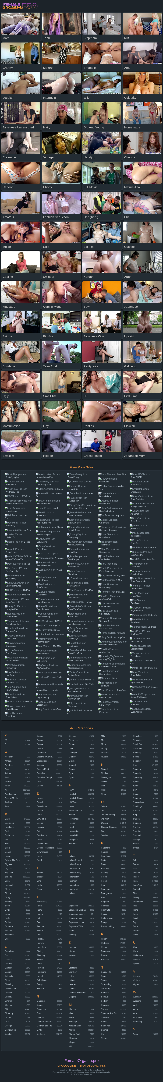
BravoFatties (105, 674)
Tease (136, 877)
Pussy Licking (107, 926)
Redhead (105, 943)
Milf (70, 1046)
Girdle (39, 1030)
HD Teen (73, 802)
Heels (71, 806)
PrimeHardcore (43, 565)
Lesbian (72, 988)
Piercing (105, 868)
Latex (71, 976)
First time (41, 947)
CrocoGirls (135, 543)
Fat (38, 918)
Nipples (104, 773)
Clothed (8, 1017)
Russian (105, 959)
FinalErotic (42, 515)
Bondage (9, 901)
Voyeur (136, 984)
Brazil (7, 914)
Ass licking (10, 794)
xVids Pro (59, 634)
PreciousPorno (12, 631)
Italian (71, 893)
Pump (103, 922)
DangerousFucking (108, 530)
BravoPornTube (75, 653)
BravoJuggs (11, 646)
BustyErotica (74, 631)
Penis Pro (152, 668)
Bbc (7, 839)
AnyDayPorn (105, 652)
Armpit (8, 781)
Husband (73, 843)
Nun (103, 786)
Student (136, 819)
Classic (8, 1005)
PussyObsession (138, 506)
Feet (39, 922)
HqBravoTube (12, 682)
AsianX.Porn (11, 552)
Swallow (137, 827)
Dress (39, 856)
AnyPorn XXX (74, 567)
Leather (72, 984)
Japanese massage (78, 914)
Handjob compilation (78, 798)
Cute (39, 781)
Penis (103, 864)
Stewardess (138, 802)
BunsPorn (121, 690)
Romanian (105, 951)
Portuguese (106, 893)
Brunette (9, 926)
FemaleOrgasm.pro (21, 6)
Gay (39, 1013)
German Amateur (45, 1021)
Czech (40, 786)
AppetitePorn (136, 574)
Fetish (40, 930)
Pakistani (105, 848)
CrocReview (104, 559)
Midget (72, 1042)
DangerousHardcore (108, 645)
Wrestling (137, 1021)
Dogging (40, 827)
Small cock (138, 744)
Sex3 (114, 564)
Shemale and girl (109, 1013)
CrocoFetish (104, 606)
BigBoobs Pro (43, 668)
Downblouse (42, 852)
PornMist (120, 592)
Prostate (105, 906)
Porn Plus (121, 474)
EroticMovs (136, 596)
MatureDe (152, 615)
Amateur (9, 765)
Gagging (41, 1001)
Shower (104, 1030)
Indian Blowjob (75, 860)
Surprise (137, 823)
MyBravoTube (137, 682)
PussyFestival (74, 691)
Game (40, 1005)
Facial (40, 906)
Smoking (137, 752)
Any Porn (121, 575)
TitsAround (104, 686)
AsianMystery (43, 642)
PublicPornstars (106, 571)
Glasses (73, 736)
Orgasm (104, 823)
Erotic (39, 885)
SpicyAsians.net (13, 586)
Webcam (137, 997)
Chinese (8, 992)
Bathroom (9, 835)
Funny (40, 984)
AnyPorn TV (136, 634)
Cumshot (41, 773)
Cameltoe (9, 951)
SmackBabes (74, 530)
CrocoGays (73, 638)
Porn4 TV (89, 680)
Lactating (73, 968)
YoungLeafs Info (13, 624)
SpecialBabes (137, 649)
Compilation (10, 1030)
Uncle (135, 951)
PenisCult (27, 701)
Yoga (135, 1034)
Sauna (104, 980)
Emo (39, 881)
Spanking (137, 777)
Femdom (41, 926)
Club (7, 1021)
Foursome (41, 972)
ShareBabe (136, 492)
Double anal (42, 843)
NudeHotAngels (44, 534)
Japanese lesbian (77, 910)
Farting (40, 914)
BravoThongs (12, 709)
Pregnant (105, 901)
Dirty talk (41, 819)
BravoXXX (73, 489)
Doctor (40, 823)
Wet (135, 1005)
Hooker (72, 823)
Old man (105, 819)
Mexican (73, 1038)
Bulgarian (9, 934)
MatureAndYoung (76, 545)
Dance (40, 798)
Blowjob (8, 897)
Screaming (106, 984)
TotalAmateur (12, 690)
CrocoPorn (41, 549)
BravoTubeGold (75, 609)
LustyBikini (42, 595)
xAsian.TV (10, 537)
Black (7, 889)
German (40, 1017)
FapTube (120, 515)
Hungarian (73, 839)
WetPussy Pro (12, 492)
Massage (73, 1021)
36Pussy (57, 630)
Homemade (74, 819)
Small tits (137, 748)
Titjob (135, 914)
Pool (103, 885)
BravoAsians (105, 496)
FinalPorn (89, 590)
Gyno (71, 777)
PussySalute (43, 653)
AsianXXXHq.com (139, 697)
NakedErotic (11, 616)
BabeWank (136, 622)
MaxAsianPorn (12, 660)
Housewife (73, 831)
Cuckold (40, 765)
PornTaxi (26, 564)
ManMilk (57, 646)
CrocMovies (104, 552)
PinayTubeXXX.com (77, 508)
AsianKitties (136, 514)
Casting (8, 963)
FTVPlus (26, 496)
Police (104, 877)
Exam (39, 889)
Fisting (40, 951)
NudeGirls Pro (137, 555)
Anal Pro (151, 559)
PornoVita (59, 558)
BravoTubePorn (75, 515)
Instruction (74, 885)
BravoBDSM (136, 477)
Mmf (103, 740)
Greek (71, 761)
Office (104, 806)
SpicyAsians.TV (13, 602)
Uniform (136, 959)
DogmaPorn (104, 503)
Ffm (39, 934)
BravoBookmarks (138, 581)
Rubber (104, 955)
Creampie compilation (47, 757)
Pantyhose (106, 856)
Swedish (137, 831)
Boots (7, 906)
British (8, 922)
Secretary (105, 988)
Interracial (73, 889)
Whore (136, 1009)
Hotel (71, 827)
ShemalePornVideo (14, 503)
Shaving (105, 1005)
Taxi (135, 868)
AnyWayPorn (74, 699)
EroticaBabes (74, 675)
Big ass (8, 864)
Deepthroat (42, 806)
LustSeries (10, 675)
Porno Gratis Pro (75, 660)
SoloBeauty (104, 614)
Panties (104, 852)
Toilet (135, 918)
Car (6, 955)
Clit (6, 1009)
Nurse (103, 790)
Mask (71, 1017)
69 (6, 740)
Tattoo (136, 864)
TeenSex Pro (136, 588)
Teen (135, 881)
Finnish (40, 943)
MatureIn (26, 595)
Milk (103, 736)
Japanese (73, 906)
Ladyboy (73, 972)
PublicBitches (105, 628)
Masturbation (75, 1026)
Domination (42, 835)
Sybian (136, 848)
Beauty (8, 856)
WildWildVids (74, 597)
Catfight (8, 968)
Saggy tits (106, 972)
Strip (135, 814)
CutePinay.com (44, 484)
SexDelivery (104, 705)
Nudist (104, 781)
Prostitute (105, 910)
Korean (72, 955)
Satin (103, 976)
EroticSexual (11, 511)
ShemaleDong (105, 621)
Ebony (40, 872)
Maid (71, 1013)
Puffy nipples (107, 918)
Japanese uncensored (79, 922)
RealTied (57, 673)
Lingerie (72, 997)
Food (39, 963)
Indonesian (74, 877)
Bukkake (9, 930)
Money (104, 748)
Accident (9, 757)
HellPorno (27, 590)
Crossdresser (43, 761)
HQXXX (56, 625)
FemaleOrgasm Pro (77, 624)
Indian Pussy (75, 872)
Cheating (9, 984)
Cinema (8, 1001)
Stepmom (137, 798)
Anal (7, 769)
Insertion (73, 881)
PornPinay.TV (12, 525)
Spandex (137, 769)
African (8, 761)
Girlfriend (41, 1034)
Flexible (40, 959)
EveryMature (136, 712)
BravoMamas (74, 552)
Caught (8, 972)
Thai (135, 893)
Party (103, 860)
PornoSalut (136, 484)
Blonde (8, 893)
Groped (72, 765)
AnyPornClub (105, 599)
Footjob (40, 968)
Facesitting (42, 901)
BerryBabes (136, 521)
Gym (71, 773)
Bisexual (9, 885)
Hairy (71, 790)
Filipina (40, 939)
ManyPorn (72, 574)
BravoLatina (11, 697)
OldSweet (58, 489)
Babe (7, 819)
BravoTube (73, 616)
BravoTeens (104, 537)
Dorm (39, 839)
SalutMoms (42, 542)
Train (135, 926)
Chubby (8, 997)
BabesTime (42, 661)
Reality (104, 939)
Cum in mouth (43, 769)
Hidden (72, 814)
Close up (9, 1013)
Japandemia (136, 641)
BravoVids (104, 482)
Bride (7, 918)
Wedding (137, 1001)
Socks (136, 757)
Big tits (8, 877)
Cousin (40, 748)
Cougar (40, 740)
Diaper (40, 810)
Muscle (104, 757)
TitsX (114, 678)
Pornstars (105, 889)
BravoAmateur (74, 523)
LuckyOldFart (12, 609)
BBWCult (58, 621)
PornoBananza (43, 602)
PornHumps (104, 712)
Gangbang (41, 1009)
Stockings (137, 806)
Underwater (138, 955)
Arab (7, 777)
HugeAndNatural (106, 511)
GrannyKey (73, 537)
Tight (135, 910)
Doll (38, 831)
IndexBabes (136, 536)
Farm (39, 910)
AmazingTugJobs (107, 659)
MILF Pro (152, 547)
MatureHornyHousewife (47, 690)
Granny (72, 757)
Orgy (103, 831)
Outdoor (104, 835)
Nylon (103, 794)
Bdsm (7, 848)
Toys (135, 922)
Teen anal (137, 885)
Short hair (105, 1026)
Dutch (39, 860)
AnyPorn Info (137, 610)
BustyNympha (12, 477)
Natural (104, 769)
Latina (71, 980)
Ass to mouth (11, 798)
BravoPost (135, 704)
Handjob (72, 794)
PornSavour (11, 668)
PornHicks (10, 716)
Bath (7, 831)
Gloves (72, 744)
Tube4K (55, 508)
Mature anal (74, 1034)
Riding (104, 947)
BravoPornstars (44, 503)
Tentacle (137, 889)
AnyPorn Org (43, 697)
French (40, 976)
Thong (136, 897)
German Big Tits (44, 1026)
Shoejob (105, 1017)
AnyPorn (57, 709)
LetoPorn (26, 530)
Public (104, 914)
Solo (135, 765)
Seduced (105, 992)
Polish (104, 881)
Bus (7, 939)
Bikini (7, 881)
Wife (135, 1013)
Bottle (7, 910)
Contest (40, 736)
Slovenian (137, 740)
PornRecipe (73, 559)
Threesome (138, 901)
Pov (103, 897)
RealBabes (73, 646)
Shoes (104, 1021)
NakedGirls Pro (44, 523)
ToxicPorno (104, 545)
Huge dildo (74, 835)
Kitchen (72, 951)
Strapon (136, 810)
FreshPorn (135, 567)
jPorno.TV (135, 528)
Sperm (136, 781)
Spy (135, 790)
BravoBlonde (43, 609)
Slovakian (137, 736)
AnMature (58, 527)
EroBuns (88, 602)
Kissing (72, 947)
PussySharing (43, 616)
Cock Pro (89, 493)
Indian (71, 856)
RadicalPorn (73, 501)
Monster (105, 752)
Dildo (39, 814)
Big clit (8, 868)
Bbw (7, 843)
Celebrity (9, 976)
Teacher (136, 872)
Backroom (9, 823)
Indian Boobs (75, 864)
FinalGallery (11, 578)
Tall (134, 860)
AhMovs (119, 580)
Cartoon (8, 959)
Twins (135, 934)
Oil (102, 810)
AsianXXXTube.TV (14, 559)
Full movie (41, 980)
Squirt (135, 794)
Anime (8, 773)
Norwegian (106, 777)
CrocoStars (11, 653)
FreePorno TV (12, 571)
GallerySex (104, 523)
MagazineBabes (75, 668)
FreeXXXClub (105, 697)
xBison (86, 578)
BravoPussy (73, 477)
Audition (8, 802)
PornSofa (121, 633)
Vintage (136, 980)
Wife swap (138, 1017)
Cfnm (7, 980)
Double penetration (45, 848)
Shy (103, 1034)
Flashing (41, 955)
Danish (40, 802)
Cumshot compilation (47, 777)
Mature (72, 1030)
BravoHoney (105, 587)
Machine (73, 1009)
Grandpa (73, 752)
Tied (135, 906)
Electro (40, 877)
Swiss (136, 843)
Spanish (137, 773)
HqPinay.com (74, 586)
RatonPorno (42, 580)
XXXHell (88, 482)
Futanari (40, 988)
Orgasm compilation (110, 827)
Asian (7, 786)
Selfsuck (105, 997)
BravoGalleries (137, 499)
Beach (8, 852)
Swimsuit (137, 835)
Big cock (9, 872)
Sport (135, 786)
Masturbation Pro (45, 477)
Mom (103, 744)
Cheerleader (10, 988)
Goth (71, 748)
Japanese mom (76, 918)
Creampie (41, 752)
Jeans (71, 930)
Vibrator (136, 976)
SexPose (152, 627)
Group (71, 769)
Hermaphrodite (75, 810)
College (8, 1026)
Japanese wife (76, 926)
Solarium (137, 761)
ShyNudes (73, 706)
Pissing (104, 872)
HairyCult (121, 637)
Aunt (7, 806)
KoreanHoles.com (107, 666)
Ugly (135, 947)
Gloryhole (73, 740)
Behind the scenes (14, 860)
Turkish (136, 930)
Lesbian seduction (77, 992)
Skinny (104, 1038)
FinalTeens (136, 603)
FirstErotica (42, 587)
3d (6, 744)
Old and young (108, 814)
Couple (40, 744)
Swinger (136, 839)
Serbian (104, 1001)
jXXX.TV (57, 553)
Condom (9, 1034)
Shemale (105, 1009)
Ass (7, 790)
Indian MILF (74, 868)
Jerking (72, 934)
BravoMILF (11, 484)
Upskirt (136, 963)
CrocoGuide (11, 638)
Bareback (9, 827)
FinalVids (89, 684)
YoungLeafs (136, 656)
